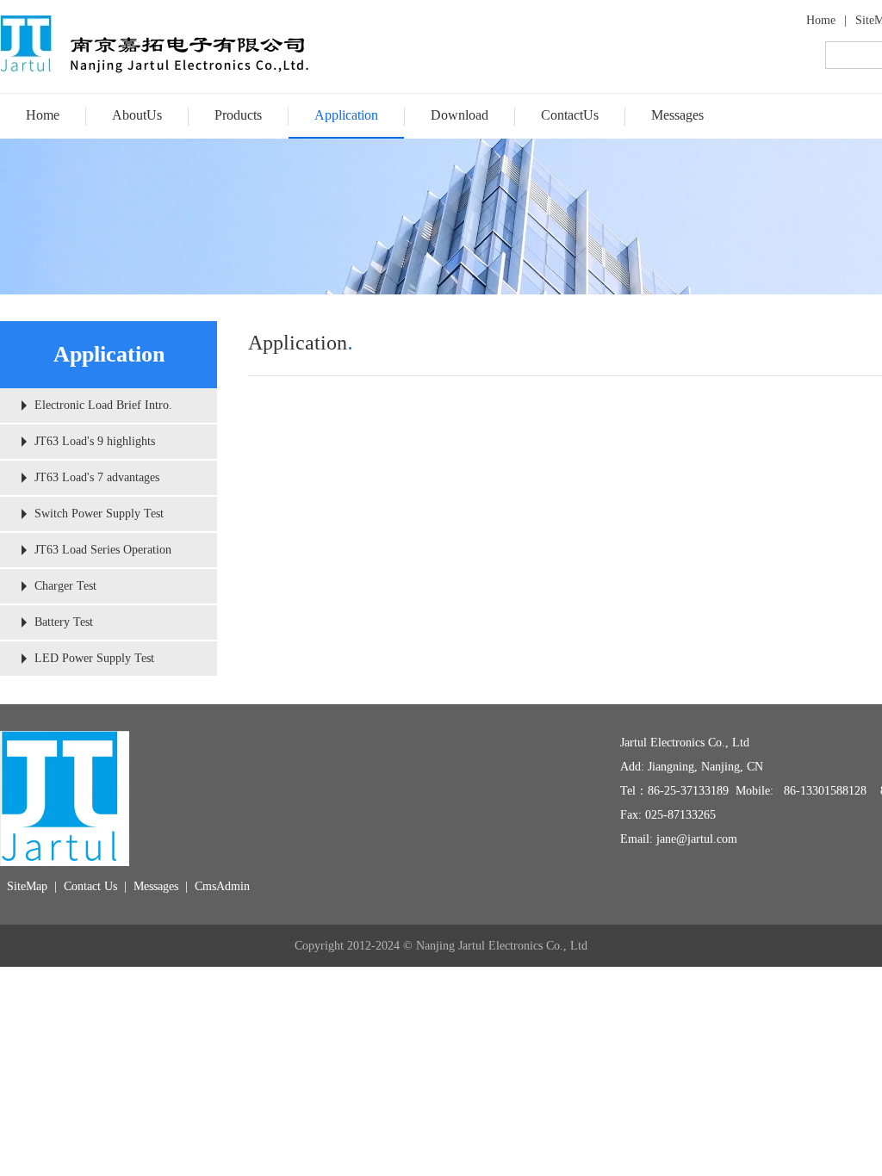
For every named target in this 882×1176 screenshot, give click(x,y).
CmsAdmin (222, 886)
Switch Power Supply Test (99, 513)
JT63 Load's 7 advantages (96, 477)
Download (459, 115)
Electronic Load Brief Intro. (103, 405)
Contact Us (90, 886)
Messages (677, 115)
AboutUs (137, 115)
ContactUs (570, 115)
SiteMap (27, 886)
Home (820, 20)
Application (346, 115)
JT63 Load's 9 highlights (94, 441)
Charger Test (65, 585)
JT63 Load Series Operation (102, 549)
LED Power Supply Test (94, 658)
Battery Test (63, 622)
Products (238, 115)
